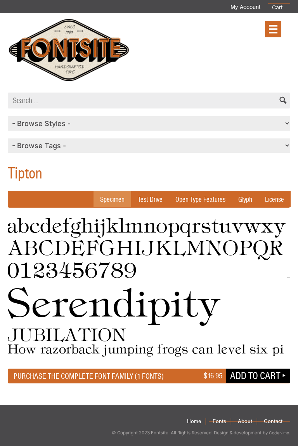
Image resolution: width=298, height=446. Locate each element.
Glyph (245, 199)
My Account (245, 7)
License (274, 199)
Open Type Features (200, 199)
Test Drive (150, 199)
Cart (277, 7)
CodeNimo (279, 433)
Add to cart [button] (255, 375)
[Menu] (273, 29)
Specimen (112, 199)
